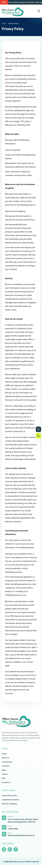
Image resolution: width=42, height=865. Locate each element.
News (4, 2)
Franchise (5, 766)
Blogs (4, 770)
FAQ (3, 778)
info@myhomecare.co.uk (15, 595)
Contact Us (6, 782)
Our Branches (7, 762)
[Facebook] (4, 849)
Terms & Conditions (9, 804)
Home (4, 23)
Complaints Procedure (10, 800)
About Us (5, 758)
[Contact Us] (38, 435)
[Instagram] (10, 849)
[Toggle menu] (38, 11)
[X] (15, 849)
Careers (5, 774)
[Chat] (38, 429)
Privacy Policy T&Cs (9, 795)
